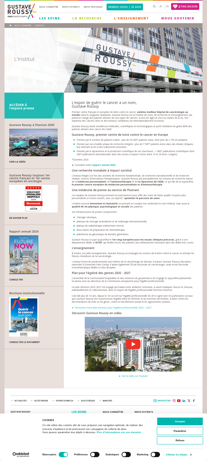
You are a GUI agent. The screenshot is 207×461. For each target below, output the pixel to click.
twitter (189, 401)
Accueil (10, 25)
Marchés (107, 400)
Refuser (180, 440)
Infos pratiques (93, 7)
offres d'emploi (64, 400)
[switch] (94, 454)
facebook (194, 401)
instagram (174, 401)
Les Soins (49, 18)
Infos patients (71, 7)
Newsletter (162, 402)
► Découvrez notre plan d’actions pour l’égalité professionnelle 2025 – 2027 (111, 307)
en (167, 6)
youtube (179, 401)
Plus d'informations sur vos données (119, 432)
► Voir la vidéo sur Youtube (133, 375)
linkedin (184, 401)
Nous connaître (48, 7)
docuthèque (88, 400)
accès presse (41, 400)
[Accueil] (22, 18)
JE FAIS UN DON (188, 6)
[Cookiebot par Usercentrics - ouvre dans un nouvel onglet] (21, 454)
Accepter (180, 421)
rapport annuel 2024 (103, 164)
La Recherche (87, 18)
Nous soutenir (177, 18)
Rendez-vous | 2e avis (125, 7)
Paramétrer (180, 431)
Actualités (21, 400)
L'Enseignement (131, 18)
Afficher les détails (176, 454)
